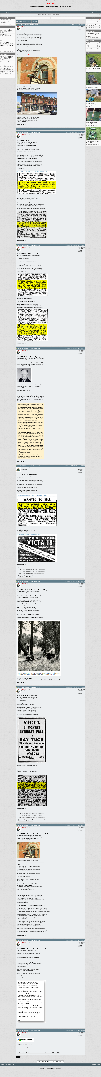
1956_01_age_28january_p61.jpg (26, 573)
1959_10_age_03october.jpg (25, 815)
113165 (83, 825)
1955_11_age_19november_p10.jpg (26, 569)
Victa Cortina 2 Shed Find (92, 86)
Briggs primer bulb (4, 42)
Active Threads (56, 14)
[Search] (97, 14)
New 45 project (3, 34)
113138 (83, 581)
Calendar (49, 14)
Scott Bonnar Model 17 (5, 50)
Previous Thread (34, 18)
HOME (48, 1067)
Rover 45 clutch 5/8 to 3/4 (6, 38)
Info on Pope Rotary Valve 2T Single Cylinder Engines (7, 29)
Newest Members (90, 31)
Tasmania (80, 30)
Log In (98, 12)
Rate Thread (26, 21)
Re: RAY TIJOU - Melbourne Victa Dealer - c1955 (29, 132)
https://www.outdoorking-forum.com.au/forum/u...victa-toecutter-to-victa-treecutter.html (37, 1047)
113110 (83, 132)
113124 (83, 245)
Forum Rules (4, 1064)
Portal (39, 14)
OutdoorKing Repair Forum (7, 12)
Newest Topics (4, 27)
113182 (83, 940)
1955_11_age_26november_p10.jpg (26, 571)
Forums (17, 12)
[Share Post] (80, 24)
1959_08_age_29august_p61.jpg (26, 813)
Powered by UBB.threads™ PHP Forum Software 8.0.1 (50, 1068)
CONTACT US (51, 1067)
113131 (83, 348)
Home (98, 1064)
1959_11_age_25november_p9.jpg (26, 817)
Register (93, 12)
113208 (83, 1030)
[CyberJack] (18, 30)
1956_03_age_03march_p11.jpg (26, 575)
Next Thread (67, 18)
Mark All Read (11, 1064)
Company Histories (36, 12)
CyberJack (68, 132)
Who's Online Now (5, 17)
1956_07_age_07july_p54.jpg (25, 576)
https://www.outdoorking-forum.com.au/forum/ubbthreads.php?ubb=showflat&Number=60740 (38, 1052)
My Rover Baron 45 (90, 103)
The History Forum (25, 12)
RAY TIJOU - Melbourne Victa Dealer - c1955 (28, 24)
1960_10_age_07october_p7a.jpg (26, 819)
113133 (83, 465)
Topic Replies (4, 54)
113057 (83, 24)
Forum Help (93, 1064)
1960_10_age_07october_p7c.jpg (26, 820)
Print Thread (19, 21)
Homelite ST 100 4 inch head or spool (7, 46)
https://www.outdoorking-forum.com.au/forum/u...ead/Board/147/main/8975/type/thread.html (38, 679)
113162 (83, 687)
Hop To (34, 21)
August (93, 17)
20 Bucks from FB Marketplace (93, 68)
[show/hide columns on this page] (100, 14)
